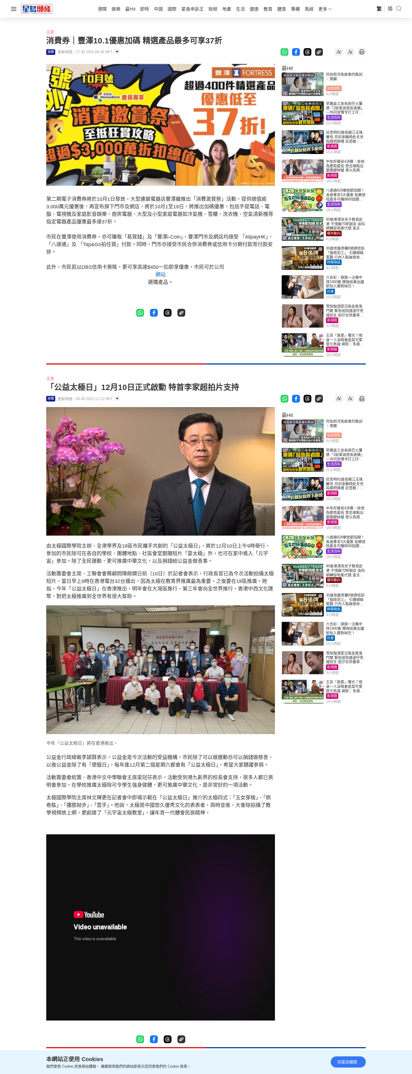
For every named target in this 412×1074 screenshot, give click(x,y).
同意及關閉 (347, 1062)
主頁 (50, 32)
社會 (330, 291)
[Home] (36, 8)
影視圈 (332, 146)
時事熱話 (334, 262)
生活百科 (334, 117)
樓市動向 (334, 233)
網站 (161, 274)
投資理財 (334, 88)
